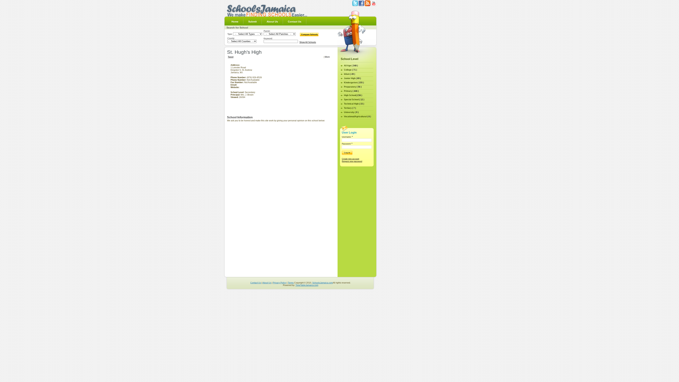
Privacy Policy (279, 283)
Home (234, 21)
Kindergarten (354, 82)
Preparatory (353, 87)
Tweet (230, 57)
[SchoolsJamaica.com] (267, 16)
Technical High (354, 104)
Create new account (350, 159)
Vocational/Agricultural (357, 116)
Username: (347, 137)
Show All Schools (307, 42)
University (351, 112)
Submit (252, 21)
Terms (291, 283)
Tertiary (350, 108)
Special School (354, 99)
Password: (347, 144)
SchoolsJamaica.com (322, 283)
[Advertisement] (305, 88)
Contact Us (294, 21)
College (350, 70)
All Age (351, 65)
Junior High (352, 78)
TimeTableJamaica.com (306, 285)
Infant (349, 74)
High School (353, 95)
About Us (272, 21)
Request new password (352, 161)
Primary (351, 91)
